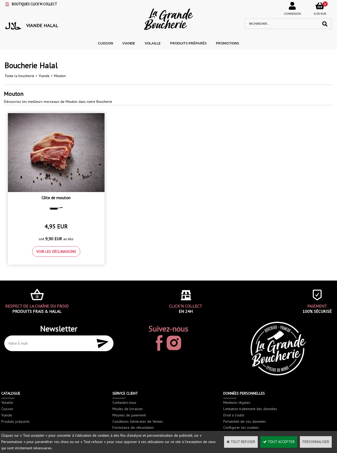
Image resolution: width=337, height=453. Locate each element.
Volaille (153, 43)
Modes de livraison (127, 408)
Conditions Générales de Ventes (137, 421)
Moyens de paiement (129, 415)
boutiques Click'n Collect (34, 4)
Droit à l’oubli (233, 415)
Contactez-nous (124, 402)
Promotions (227, 43)
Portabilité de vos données (244, 421)
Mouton (60, 75)
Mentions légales (236, 402)
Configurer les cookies (241, 427)
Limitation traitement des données (250, 408)
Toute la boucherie (19, 75)
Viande (128, 43)
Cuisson (105, 43)
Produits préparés (188, 43)
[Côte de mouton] (56, 190)
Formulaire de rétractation (133, 427)
